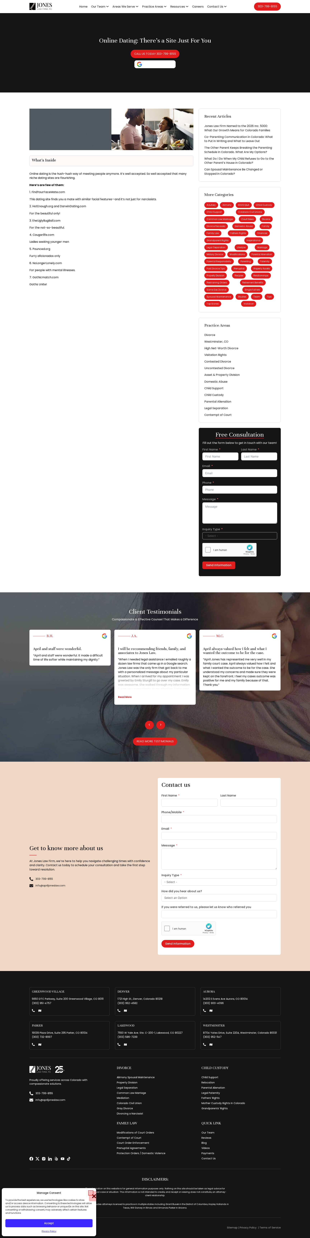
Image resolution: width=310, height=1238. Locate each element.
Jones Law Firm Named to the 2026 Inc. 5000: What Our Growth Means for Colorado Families (237, 128)
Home (83, 6)
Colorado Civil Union (129, 1103)
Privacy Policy (49, 1231)
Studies (242, 296)
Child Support (214, 211)
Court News (247, 219)
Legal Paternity (210, 1093)
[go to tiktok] (69, 1159)
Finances (262, 233)
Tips (269, 296)
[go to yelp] (56, 1159)
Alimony (226, 204)
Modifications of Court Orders (135, 1132)
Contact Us (215, 6)
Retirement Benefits (252, 282)
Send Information (218, 565)
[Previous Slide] (149, 725)
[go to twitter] (37, 1159)
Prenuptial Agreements (131, 1148)
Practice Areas (152, 6)
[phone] (33, 1011)
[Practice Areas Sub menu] (165, 6)
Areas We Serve (123, 6)
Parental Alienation (262, 254)
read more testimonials (155, 741)
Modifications (237, 254)
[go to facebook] (31, 1159)
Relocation (208, 1082)
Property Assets (261, 268)
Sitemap (232, 1227)
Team (256, 296)
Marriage (262, 247)
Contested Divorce (217, 361)
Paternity (264, 261)
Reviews (206, 1138)
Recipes (239, 275)
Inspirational (253, 240)
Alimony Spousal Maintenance (136, 1077)
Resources (177, 6)
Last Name (249, 449)
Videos (205, 1148)
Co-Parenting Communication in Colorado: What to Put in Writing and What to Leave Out (238, 139)
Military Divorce (215, 254)
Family (265, 226)
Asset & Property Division (222, 375)
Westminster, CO (216, 342)
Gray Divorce (125, 1108)
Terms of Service (270, 1227)
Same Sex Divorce (216, 289)
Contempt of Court (218, 415)
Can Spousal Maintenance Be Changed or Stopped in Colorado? (233, 171)
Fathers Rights (238, 233)
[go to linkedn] (50, 1159)
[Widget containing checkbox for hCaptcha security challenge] (229, 550)
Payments (207, 1153)
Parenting (246, 261)
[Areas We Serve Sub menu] (137, 6)
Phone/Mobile (171, 812)
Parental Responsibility (219, 261)
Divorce (266, 219)
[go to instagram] (44, 1159)
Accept (49, 1223)
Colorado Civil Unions (250, 211)
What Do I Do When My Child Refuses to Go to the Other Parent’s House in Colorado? (239, 161)
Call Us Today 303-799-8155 (155, 54)
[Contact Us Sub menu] (225, 6)
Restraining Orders (217, 282)
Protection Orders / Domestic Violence (141, 1153)
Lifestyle (241, 247)
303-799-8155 (267, 6)
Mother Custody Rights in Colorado (223, 1103)
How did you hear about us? (181, 891)
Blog (204, 1143)
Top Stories (213, 303)
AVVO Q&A (243, 204)
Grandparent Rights (218, 240)
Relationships (260, 275)
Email (206, 466)
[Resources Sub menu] (187, 6)
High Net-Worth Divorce (221, 348)
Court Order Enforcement (133, 1143)
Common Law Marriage (220, 219)
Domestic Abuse (244, 226)
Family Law (213, 233)
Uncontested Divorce (219, 368)
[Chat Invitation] (27, 13)
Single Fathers (252, 289)
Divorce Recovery (216, 226)
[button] (91, 1193)
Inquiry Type (211, 529)
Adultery (211, 204)
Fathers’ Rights (210, 1098)
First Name (210, 449)
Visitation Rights (215, 355)
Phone (206, 483)
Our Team (98, 6)
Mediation (123, 1098)
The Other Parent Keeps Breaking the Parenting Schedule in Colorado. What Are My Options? (238, 150)
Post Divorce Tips (216, 268)
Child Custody (264, 204)
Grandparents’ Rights (214, 1108)
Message (209, 499)
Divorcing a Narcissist (130, 1113)
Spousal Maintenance (219, 296)
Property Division (215, 275)
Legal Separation (216, 247)
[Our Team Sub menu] (107, 6)
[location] (39, 1011)
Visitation (249, 303)
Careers (198, 6)
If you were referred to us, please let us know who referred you (206, 907)
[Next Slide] (160, 725)
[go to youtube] (62, 1159)
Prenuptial (239, 268)
